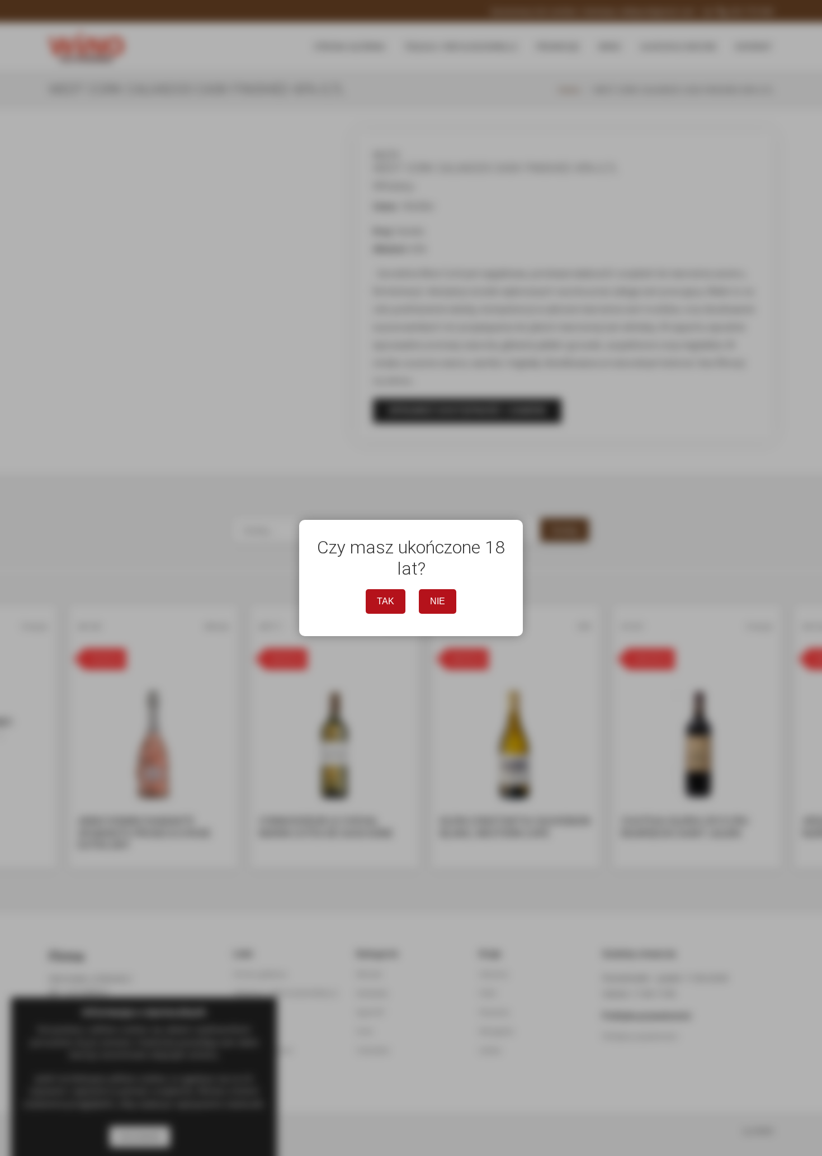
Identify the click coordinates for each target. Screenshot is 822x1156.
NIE (437, 601)
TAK (385, 601)
